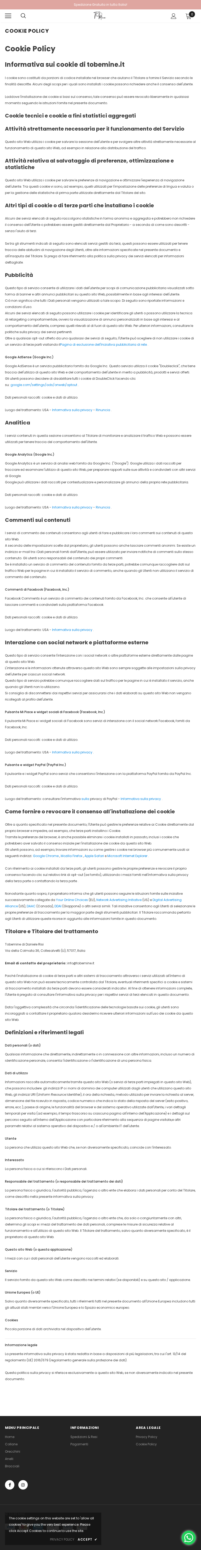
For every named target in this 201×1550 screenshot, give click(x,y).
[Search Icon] (23, 16)
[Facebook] (9, 1485)
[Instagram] (23, 1485)
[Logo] (99, 15)
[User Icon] (173, 16)
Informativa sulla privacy (141, 799)
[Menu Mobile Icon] (8, 16)
